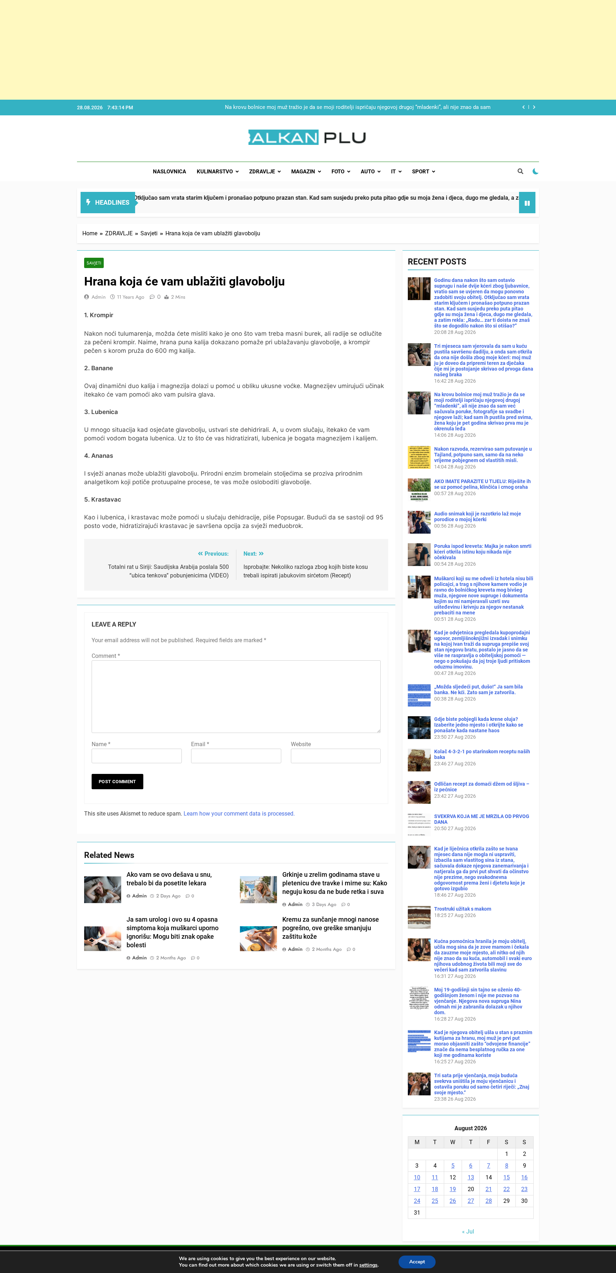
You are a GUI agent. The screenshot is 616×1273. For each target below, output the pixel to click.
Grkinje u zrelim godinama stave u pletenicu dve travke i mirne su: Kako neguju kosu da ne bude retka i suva (334, 883)
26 (453, 1201)
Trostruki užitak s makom (462, 909)
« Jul (468, 1231)
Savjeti (94, 263)
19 (453, 1189)
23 (524, 1189)
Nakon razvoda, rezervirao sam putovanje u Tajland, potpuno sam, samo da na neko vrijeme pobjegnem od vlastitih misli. (354, 107)
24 (417, 1201)
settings (368, 1265)
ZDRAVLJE (262, 171)
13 (471, 1177)
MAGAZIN (303, 171)
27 (471, 1201)
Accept (417, 1261)
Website (301, 744)
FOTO (338, 171)
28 (489, 1201)
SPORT (420, 171)
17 (417, 1189)
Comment (106, 656)
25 (435, 1201)
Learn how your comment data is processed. (239, 813)
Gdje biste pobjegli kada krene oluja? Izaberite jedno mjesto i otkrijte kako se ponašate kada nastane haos (478, 724)
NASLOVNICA (169, 171)
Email (200, 744)
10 (417, 1177)
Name (101, 744)
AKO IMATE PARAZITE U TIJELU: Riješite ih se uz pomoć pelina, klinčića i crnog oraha (482, 484)
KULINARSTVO (215, 171)
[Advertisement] (214, 50)
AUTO (368, 171)
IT (393, 171)
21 (489, 1189)
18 (435, 1189)
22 (506, 1189)
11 (435, 1177)
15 (506, 1177)
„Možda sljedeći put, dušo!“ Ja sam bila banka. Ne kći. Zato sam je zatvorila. (478, 689)
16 (524, 1177)
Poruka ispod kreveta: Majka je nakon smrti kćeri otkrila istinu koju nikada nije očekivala (483, 551)
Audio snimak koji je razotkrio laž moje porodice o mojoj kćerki (477, 516)
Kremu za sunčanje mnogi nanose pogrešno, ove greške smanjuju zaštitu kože (330, 928)
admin (99, 296)
